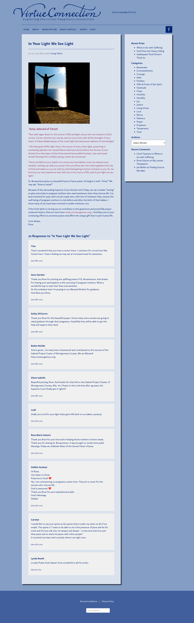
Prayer (140, 121)
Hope (139, 91)
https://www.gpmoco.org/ (79, 212)
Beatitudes (142, 67)
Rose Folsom (143, 160)
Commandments (145, 70)
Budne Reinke (38, 345)
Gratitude (141, 87)
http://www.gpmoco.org (43, 356)
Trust (139, 131)
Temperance (142, 128)
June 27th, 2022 (36, 421)
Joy (138, 101)
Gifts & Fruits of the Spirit (149, 84)
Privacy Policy (108, 601)
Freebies (141, 80)
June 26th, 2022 (36, 261)
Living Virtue (56, 53)
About (35, 29)
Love (139, 111)
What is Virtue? (67, 29)
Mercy (140, 114)
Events (83, 29)
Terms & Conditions (88, 601)
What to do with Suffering (149, 47)
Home (26, 29)
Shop (92, 29)
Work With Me (49, 29)
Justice (140, 104)
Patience (141, 118)
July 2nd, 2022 (36, 569)
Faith (139, 77)
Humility (141, 94)
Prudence (141, 125)
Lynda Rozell (37, 558)
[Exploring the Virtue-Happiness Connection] (68, 12)
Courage (141, 74)
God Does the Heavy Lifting (150, 51)
